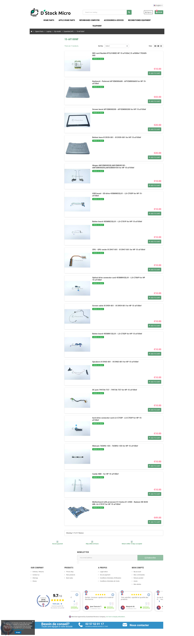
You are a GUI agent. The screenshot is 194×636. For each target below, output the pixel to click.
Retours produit (138, 578)
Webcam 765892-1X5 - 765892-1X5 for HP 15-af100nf (115, 446)
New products (70, 575)
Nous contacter (139, 625)
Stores (34, 581)
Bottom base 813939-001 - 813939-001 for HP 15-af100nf (116, 137)
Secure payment (105, 575)
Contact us (35, 575)
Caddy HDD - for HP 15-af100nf (105, 474)
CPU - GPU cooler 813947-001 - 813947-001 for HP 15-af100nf (118, 249)
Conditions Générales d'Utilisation (110, 578)
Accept (18, 632)
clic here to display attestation (115, 616)
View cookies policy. (18, 629)
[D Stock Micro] (51, 12)
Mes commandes (139, 575)
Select (108, 46)
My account (137, 572)
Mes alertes (137, 584)
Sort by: (100, 46)
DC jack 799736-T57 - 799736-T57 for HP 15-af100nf (114, 390)
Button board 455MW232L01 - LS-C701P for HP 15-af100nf (117, 221)
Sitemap (35, 578)
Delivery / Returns (38, 572)
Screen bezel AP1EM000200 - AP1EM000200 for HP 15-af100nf (119, 109)
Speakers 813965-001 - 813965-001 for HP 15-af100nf (115, 362)
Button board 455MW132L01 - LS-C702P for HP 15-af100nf (117, 334)
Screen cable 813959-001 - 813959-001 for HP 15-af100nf (116, 306)
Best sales (69, 578)
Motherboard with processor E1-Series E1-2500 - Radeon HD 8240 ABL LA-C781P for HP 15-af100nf (120, 503)
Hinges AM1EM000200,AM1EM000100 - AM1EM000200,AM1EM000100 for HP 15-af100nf (113, 166)
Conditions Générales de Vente (109, 581)
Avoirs (135, 581)
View (150, 46)
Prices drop (69, 572)
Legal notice (104, 572)
